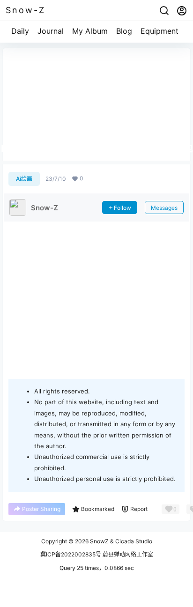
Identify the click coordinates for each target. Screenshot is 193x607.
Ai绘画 (24, 178)
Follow (122, 207)
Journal (50, 31)
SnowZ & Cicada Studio (120, 541)
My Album (90, 31)
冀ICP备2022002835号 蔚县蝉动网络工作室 (96, 554)
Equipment (159, 31)
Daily (20, 31)
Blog (124, 31)
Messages (164, 207)
